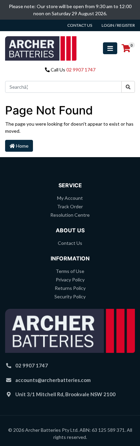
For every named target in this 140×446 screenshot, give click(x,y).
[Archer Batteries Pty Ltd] (40, 47)
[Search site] (128, 87)
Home (22, 146)
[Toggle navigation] (110, 48)
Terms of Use (70, 271)
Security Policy (70, 296)
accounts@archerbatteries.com (53, 380)
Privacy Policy (70, 279)
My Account (70, 198)
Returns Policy (70, 288)
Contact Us (70, 243)
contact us (79, 25)
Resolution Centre (70, 215)
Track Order (70, 206)
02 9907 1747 (80, 69)
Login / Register (118, 25)
